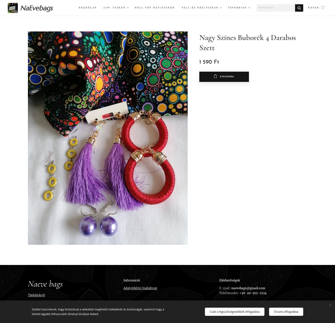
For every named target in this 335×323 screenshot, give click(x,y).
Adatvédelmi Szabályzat (140, 288)
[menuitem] (87, 8)
